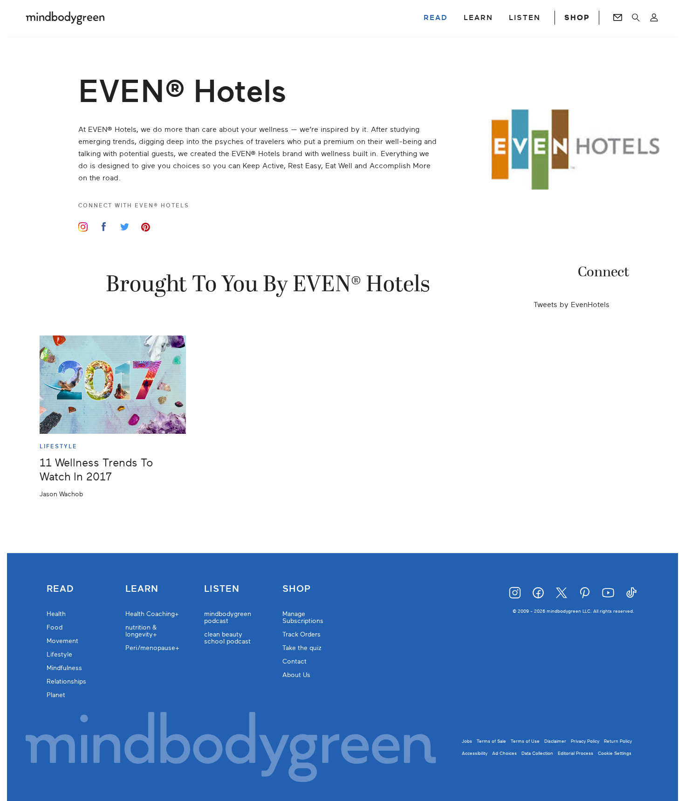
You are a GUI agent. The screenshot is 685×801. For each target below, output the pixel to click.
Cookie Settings (614, 753)
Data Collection (537, 753)
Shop (296, 589)
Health (56, 613)
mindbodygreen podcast (227, 617)
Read (60, 589)
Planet (56, 694)
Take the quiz (302, 647)
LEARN (478, 18)
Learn (141, 589)
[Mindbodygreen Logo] (65, 17)
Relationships (66, 681)
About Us (296, 674)
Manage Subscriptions (302, 617)
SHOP (576, 18)
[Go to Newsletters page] (617, 18)
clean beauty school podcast (227, 638)
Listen (222, 589)
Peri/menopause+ (152, 647)
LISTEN (525, 18)
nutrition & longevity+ (141, 631)
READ (436, 18)
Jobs (467, 741)
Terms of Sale (491, 741)
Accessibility (474, 753)
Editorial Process (575, 753)
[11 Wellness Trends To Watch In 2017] (113, 384)
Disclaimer (555, 741)
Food (54, 627)
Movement (62, 640)
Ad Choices (504, 753)
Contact (294, 661)
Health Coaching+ (152, 613)
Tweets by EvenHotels (572, 305)
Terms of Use (525, 741)
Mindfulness (64, 667)
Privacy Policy (585, 741)
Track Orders (301, 634)
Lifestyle (59, 654)
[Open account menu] (654, 18)
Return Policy (618, 741)
